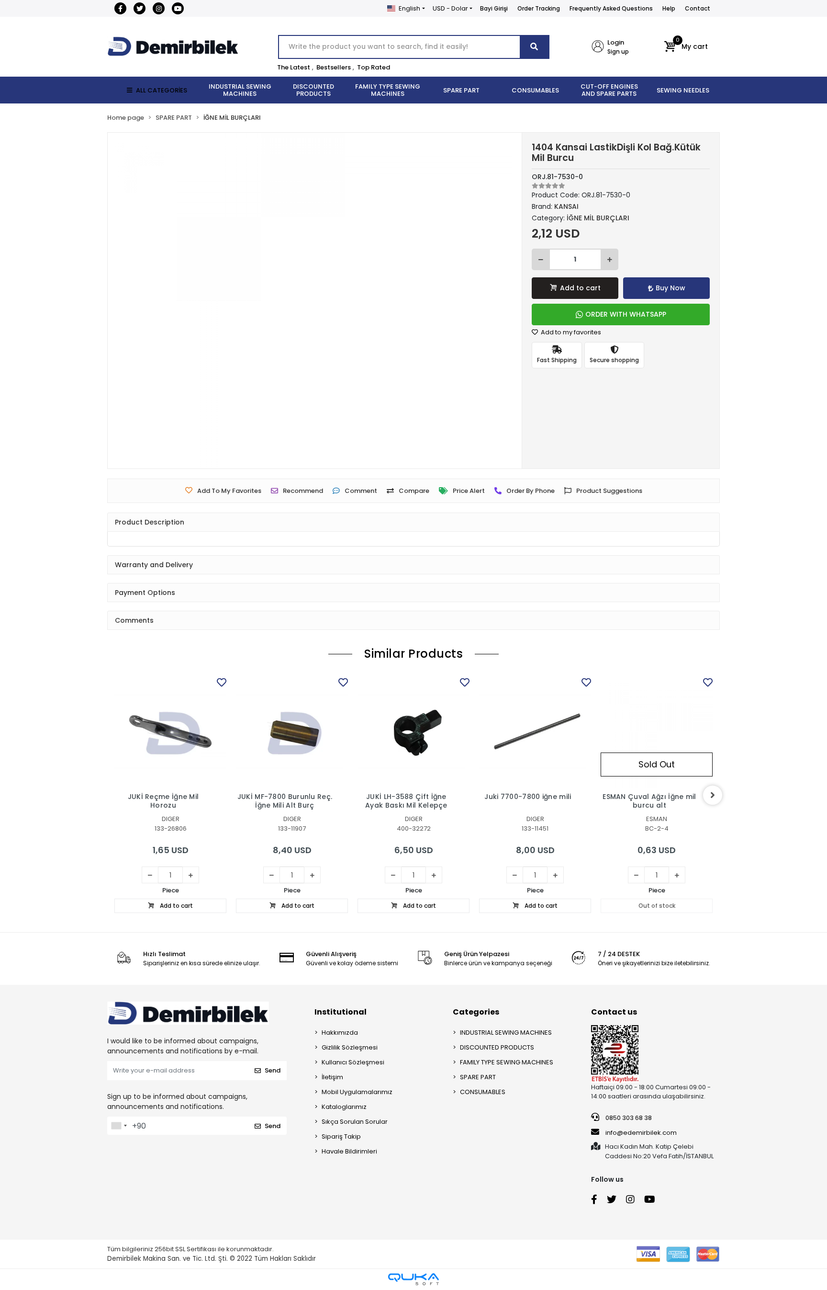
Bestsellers (333, 67)
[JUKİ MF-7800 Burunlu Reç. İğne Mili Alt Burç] (292, 731)
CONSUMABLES (482, 1091)
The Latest (293, 67)
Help (668, 8)
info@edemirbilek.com (641, 1132)
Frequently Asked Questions (611, 8)
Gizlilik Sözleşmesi (350, 1047)
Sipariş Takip (341, 1136)
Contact (697, 8)
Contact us (614, 1011)
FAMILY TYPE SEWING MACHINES (506, 1062)
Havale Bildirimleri (349, 1151)
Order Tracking (538, 8)
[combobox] (119, 1125)
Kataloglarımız (344, 1106)
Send (272, 1070)
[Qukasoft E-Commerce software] (413, 1279)
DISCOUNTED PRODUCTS (497, 1047)
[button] (686, 47)
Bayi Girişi (494, 8)
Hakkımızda (340, 1032)
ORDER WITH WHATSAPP (625, 314)
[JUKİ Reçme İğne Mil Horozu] (170, 731)
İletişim (332, 1077)
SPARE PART (478, 1077)
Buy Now (670, 288)
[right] (712, 795)
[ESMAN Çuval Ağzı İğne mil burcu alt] (657, 731)
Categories (476, 1011)
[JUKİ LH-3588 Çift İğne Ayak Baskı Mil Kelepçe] (413, 731)
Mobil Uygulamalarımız (357, 1091)
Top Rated (373, 67)
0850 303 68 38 (628, 1117)
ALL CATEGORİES (161, 90)
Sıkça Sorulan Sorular (355, 1121)
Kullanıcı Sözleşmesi (353, 1062)
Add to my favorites (570, 332)
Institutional (340, 1011)
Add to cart (580, 288)
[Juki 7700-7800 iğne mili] (535, 731)
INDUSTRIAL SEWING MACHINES (506, 1032)
